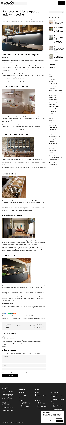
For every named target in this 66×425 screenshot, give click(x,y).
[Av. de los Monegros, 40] (36, 395)
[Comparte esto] (24, 19)
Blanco (50, 73)
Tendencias (51, 156)
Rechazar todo (52, 420)
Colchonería (51, 85)
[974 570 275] (20, 392)
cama (50, 76)
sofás (50, 152)
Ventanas (51, 161)
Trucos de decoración (53, 159)
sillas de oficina (52, 147)
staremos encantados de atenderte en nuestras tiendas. (24, 308)
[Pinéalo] (31, 19)
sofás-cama (51, 154)
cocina (7, 318)
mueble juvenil (52, 129)
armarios (51, 69)
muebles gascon (38, 21)
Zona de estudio (52, 164)
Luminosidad (51, 120)
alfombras (51, 67)
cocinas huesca (14, 318)
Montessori (51, 124)
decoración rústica (52, 99)
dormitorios (51, 104)
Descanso (51, 101)
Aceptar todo (59, 420)
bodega (50, 74)
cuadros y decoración (53, 94)
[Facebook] (3, 403)
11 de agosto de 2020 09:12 (9, 338)
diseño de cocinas (31, 318)
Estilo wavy (51, 113)
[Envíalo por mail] (21, 19)
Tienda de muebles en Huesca (39, 318)
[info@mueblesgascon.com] (20, 398)
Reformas (51, 141)
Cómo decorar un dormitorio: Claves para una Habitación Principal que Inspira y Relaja (58, 39)
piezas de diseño (52, 140)
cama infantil (51, 78)
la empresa (51, 117)
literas (50, 118)
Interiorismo (34, 21)
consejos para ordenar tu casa (55, 90)
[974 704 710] (36, 392)
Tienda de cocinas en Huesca (10, 317)
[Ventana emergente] (2, 3)
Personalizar (46, 420)
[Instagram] (5, 403)
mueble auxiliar (52, 125)
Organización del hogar (53, 136)
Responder (4, 346)
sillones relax (51, 148)
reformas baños (52, 143)
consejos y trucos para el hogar (18, 21)
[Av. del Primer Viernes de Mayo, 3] (52, 396)
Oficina (50, 134)
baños (50, 71)
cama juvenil (51, 80)
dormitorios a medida (53, 106)
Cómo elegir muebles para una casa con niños (58, 22)
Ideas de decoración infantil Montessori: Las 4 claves (59, 48)
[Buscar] (25, 3)
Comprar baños (52, 88)
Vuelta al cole (51, 163)
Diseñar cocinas (29, 21)
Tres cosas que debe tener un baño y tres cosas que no (58, 57)
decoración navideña (53, 97)
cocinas (7, 21)
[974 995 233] (52, 392)
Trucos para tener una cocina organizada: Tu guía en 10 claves (58, 29)
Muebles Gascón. (34, 62)
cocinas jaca (19, 318)
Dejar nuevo (14, 333)
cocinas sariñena (24, 318)
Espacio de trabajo (52, 108)
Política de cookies (59, 418)
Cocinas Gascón (11, 21)
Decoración (25, 21)
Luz (49, 122)
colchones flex (51, 87)
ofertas (50, 133)
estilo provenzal (52, 111)
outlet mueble (51, 138)
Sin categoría (51, 150)
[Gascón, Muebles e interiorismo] (9, 3)
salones (50, 145)
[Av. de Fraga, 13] (20, 395)
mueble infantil (52, 127)
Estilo (50, 110)
